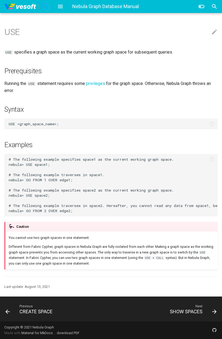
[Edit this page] (214, 32)
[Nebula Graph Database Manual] (27, 6)
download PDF (68, 333)
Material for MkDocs (37, 333)
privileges (95, 83)
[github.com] (214, 330)
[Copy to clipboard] (212, 124)
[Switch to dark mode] (201, 6)
